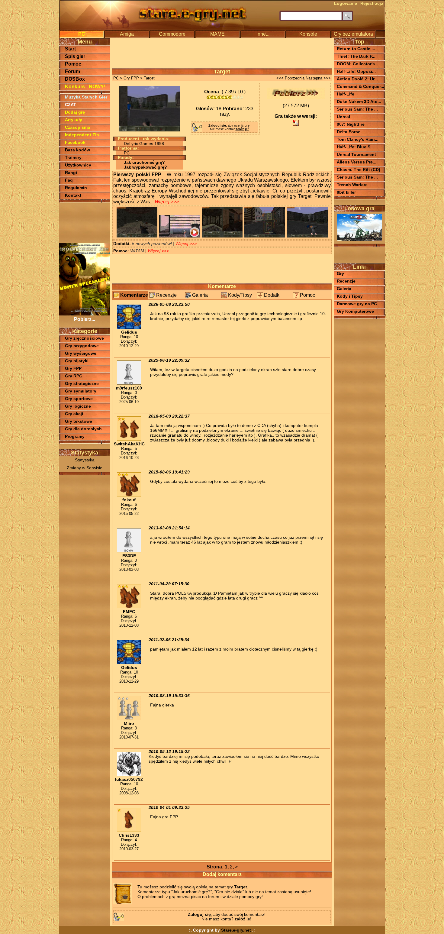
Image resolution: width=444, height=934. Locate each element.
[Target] (137, 235)
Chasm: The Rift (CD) (358, 169)
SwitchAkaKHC (129, 443)
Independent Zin (82, 134)
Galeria (200, 295)
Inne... (262, 34)
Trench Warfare (352, 184)
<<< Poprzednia (290, 78)
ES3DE (129, 555)
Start (70, 48)
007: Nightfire (351, 124)
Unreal (343, 116)
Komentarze (134, 295)
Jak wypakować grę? (145, 167)
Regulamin (76, 187)
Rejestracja (371, 3)
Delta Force (348, 131)
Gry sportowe (79, 398)
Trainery (73, 157)
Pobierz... (84, 319)
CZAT (70, 104)
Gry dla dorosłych (83, 428)
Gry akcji (74, 413)
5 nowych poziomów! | (153, 243)
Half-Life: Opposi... (356, 71)
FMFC (129, 611)
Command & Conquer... (360, 86)
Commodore (172, 34)
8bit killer (346, 192)
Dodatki (272, 295)
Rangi (71, 172)
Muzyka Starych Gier (86, 97)
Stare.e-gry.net (236, 930)
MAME (217, 34)
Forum (72, 71)
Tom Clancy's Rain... (357, 139)
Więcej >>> (167, 201)
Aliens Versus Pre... (356, 162)
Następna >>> (318, 78)
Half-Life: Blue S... (355, 146)
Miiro (129, 723)
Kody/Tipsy (240, 295)
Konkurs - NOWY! (85, 86)
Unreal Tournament (356, 154)
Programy (75, 436)
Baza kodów (77, 149)
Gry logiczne (78, 406)
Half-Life (345, 94)
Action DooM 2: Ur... (357, 78)
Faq (69, 180)
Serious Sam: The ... (357, 109)
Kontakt (73, 195)
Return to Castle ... (356, 48)
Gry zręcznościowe (84, 338)
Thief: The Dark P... (356, 56)
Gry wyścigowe (80, 353)
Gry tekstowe (78, 421)
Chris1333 (129, 835)
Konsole (308, 34)
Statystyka (85, 460)
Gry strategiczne (82, 383)
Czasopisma (77, 127)
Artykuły (73, 119)
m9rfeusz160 (129, 388)
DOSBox (75, 79)
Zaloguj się (217, 125)
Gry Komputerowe (355, 311)
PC (81, 34)
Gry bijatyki (76, 360)
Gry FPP (73, 368)
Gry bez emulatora (353, 34)
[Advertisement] (84, 222)
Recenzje (166, 295)
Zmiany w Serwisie (84, 468)
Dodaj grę (75, 112)
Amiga (127, 34)
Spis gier (75, 56)
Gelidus (129, 332)
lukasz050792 (129, 779)
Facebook (75, 142)
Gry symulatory (80, 391)
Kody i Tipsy (350, 296)
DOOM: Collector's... (357, 63)
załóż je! (242, 129)
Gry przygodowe (82, 345)
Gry (340, 273)
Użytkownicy (78, 165)
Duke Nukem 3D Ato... (359, 101)
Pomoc (73, 63)
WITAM (137, 250)
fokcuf (129, 499)
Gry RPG (73, 375)
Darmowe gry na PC (357, 304)
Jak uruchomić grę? (144, 162)
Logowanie (345, 3)
